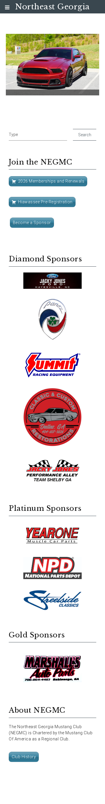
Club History (24, 756)
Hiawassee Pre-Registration (45, 202)
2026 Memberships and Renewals (51, 181)
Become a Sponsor (32, 222)
